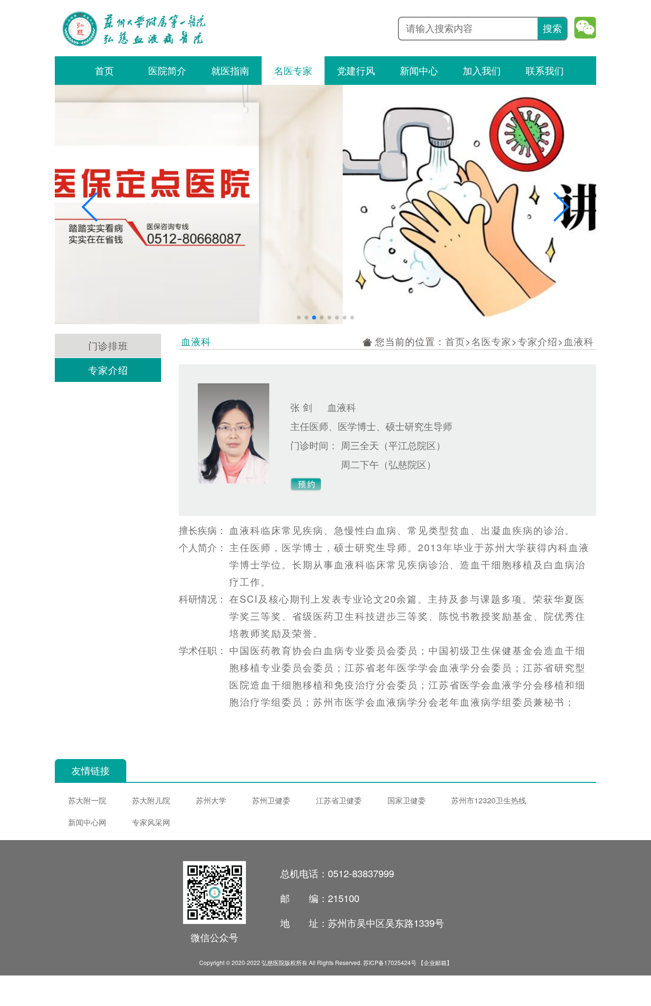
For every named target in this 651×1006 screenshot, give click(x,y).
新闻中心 (419, 70)
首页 (104, 70)
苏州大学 (211, 800)
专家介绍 (108, 370)
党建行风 (356, 70)
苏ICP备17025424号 (390, 962)
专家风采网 (151, 822)
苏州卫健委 (271, 800)
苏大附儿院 (151, 800)
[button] (90, 207)
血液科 (579, 341)
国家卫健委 (406, 800)
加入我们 (482, 70)
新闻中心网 (87, 822)
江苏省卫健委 (339, 800)
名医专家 (293, 70)
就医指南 (230, 70)
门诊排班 (108, 345)
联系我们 (545, 70)
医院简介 (167, 70)
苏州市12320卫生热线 (488, 800)
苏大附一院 (87, 800)
